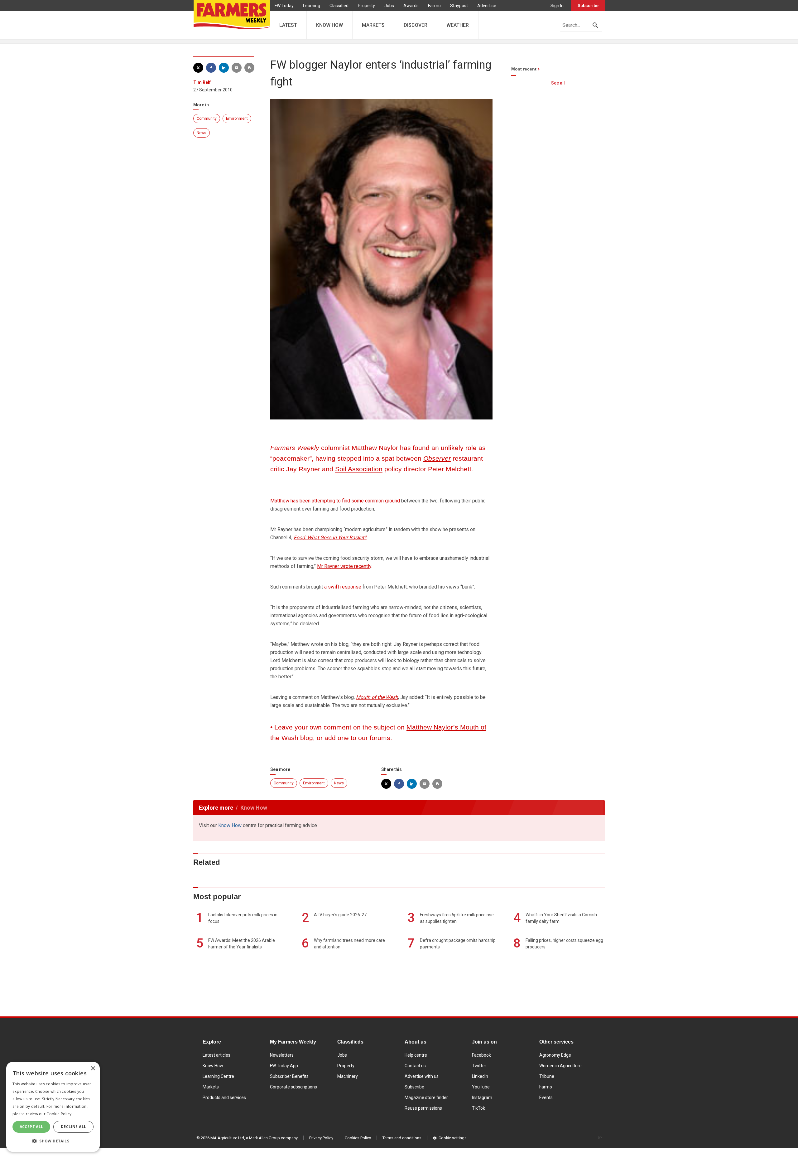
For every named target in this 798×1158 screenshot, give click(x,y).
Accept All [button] (31, 1126)
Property (366, 5)
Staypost (459, 5)
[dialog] (53, 1107)
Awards (411, 5)
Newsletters (282, 1055)
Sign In (557, 5)
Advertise (486, 5)
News (201, 133)
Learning (311, 5)
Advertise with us (422, 1076)
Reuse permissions (423, 1108)
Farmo (434, 5)
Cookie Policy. (59, 1114)
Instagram (482, 1097)
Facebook (481, 1055)
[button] (53, 1141)
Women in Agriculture (560, 1065)
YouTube (481, 1086)
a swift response (342, 587)
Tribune (546, 1076)
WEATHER (457, 25)
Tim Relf (202, 82)
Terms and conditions (401, 1138)
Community (207, 118)
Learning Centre (218, 1076)
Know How (230, 825)
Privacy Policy (321, 1138)
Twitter (479, 1065)
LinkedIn (480, 1076)
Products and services (224, 1097)
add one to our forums (357, 737)
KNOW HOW (329, 25)
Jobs (389, 5)
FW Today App (284, 1065)
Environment (237, 118)
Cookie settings (453, 1138)
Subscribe (588, 5)
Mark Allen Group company (273, 1138)
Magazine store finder (426, 1097)
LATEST (288, 25)
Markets (211, 1086)
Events (546, 1097)
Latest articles (216, 1055)
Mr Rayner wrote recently (344, 566)
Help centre (416, 1055)
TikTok (478, 1108)
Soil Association (358, 468)
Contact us (415, 1065)
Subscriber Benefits (289, 1076)
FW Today (284, 5)
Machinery (347, 1076)
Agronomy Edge (555, 1055)
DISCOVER (415, 25)
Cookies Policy (358, 1138)
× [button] (92, 1068)
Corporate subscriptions (293, 1086)
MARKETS (373, 25)
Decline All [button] (73, 1126)
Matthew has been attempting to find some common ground (335, 501)
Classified (339, 5)
